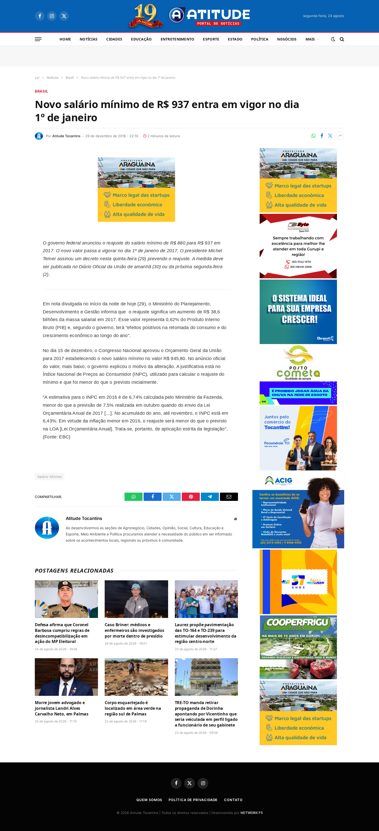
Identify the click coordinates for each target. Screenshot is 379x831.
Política (259, 39)
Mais (310, 39)
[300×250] (298, 612)
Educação (141, 39)
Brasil (41, 91)
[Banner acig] (298, 547)
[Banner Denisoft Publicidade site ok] (298, 342)
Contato (233, 800)
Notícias (88, 39)
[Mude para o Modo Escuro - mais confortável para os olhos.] (333, 39)
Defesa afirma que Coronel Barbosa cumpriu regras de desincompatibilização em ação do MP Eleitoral (62, 633)
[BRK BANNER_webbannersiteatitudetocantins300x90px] (298, 403)
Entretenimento (177, 39)
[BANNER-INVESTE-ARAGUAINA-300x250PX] (136, 220)
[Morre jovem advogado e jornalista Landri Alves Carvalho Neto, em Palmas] (66, 677)
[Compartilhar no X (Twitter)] (330, 136)
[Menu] (38, 39)
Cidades (114, 39)
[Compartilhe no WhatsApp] (313, 136)
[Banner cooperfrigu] (298, 678)
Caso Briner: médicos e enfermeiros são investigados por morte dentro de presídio (134, 630)
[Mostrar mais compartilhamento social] (340, 136)
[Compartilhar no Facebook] (322, 136)
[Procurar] (341, 39)
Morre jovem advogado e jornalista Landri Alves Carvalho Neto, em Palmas (61, 708)
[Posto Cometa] (298, 379)
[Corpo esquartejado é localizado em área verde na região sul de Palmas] (136, 677)
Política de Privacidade (193, 800)
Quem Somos (149, 800)
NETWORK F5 (252, 813)
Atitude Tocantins (66, 136)
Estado (235, 39)
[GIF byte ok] (298, 277)
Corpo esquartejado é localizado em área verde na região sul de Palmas (133, 708)
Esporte (211, 39)
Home (65, 39)
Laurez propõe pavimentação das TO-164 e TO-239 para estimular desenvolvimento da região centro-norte (206, 633)
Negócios (286, 39)
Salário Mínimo (49, 477)
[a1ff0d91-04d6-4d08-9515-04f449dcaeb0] (298, 469)
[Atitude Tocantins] (190, 16)
